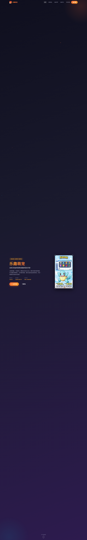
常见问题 (68, 2)
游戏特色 (50, 2)
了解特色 (24, 284)
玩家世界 (56, 2)
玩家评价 (62, 2)
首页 (45, 2)
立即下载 (74, 2)
